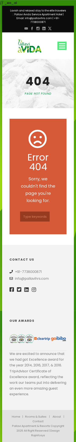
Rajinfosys (38, 435)
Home (16, 417)
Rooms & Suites (35, 417)
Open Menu (61, 46)
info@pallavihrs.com (38, 18)
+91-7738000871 (45, 20)
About (57, 417)
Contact (38, 421)
